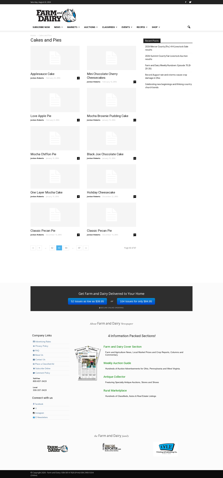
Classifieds (108, 27)
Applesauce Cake (42, 74)
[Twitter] (190, 2)
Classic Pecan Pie (42, 230)
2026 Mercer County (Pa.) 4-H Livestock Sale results (166, 48)
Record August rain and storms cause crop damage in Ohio (166, 76)
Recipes (141, 27)
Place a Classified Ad (44, 364)
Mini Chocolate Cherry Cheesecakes (102, 76)
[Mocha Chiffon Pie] (55, 138)
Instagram (39, 413)
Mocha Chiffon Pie (43, 154)
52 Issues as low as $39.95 (87, 301)
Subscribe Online (42, 369)
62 (52, 248)
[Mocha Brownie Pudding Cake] (111, 100)
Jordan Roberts (37, 78)
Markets (72, 27)
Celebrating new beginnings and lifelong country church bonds (168, 86)
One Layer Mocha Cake (46, 192)
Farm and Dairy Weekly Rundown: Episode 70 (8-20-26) (168, 67)
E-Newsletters (41, 417)
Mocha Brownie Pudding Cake (107, 116)
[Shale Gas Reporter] (111, 451)
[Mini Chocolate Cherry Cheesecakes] (111, 58)
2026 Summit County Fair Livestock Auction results (166, 57)
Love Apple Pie (40, 116)
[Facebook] (185, 2)
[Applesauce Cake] (55, 58)
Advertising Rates (43, 342)
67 (79, 248)
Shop (155, 27)
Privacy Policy (41, 346)
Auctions (89, 27)
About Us (39, 355)
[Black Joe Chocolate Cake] (111, 138)
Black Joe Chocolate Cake (105, 154)
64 (66, 248)
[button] (189, 27)
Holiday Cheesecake (101, 192)
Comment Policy (42, 373)
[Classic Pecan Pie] (55, 215)
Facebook (38, 404)
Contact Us (40, 360)
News (57, 27)
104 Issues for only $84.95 (136, 301)
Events (126, 27)
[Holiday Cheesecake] (111, 176)
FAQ (37, 351)
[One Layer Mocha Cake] (55, 176)
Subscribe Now (41, 27)
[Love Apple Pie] (55, 100)
